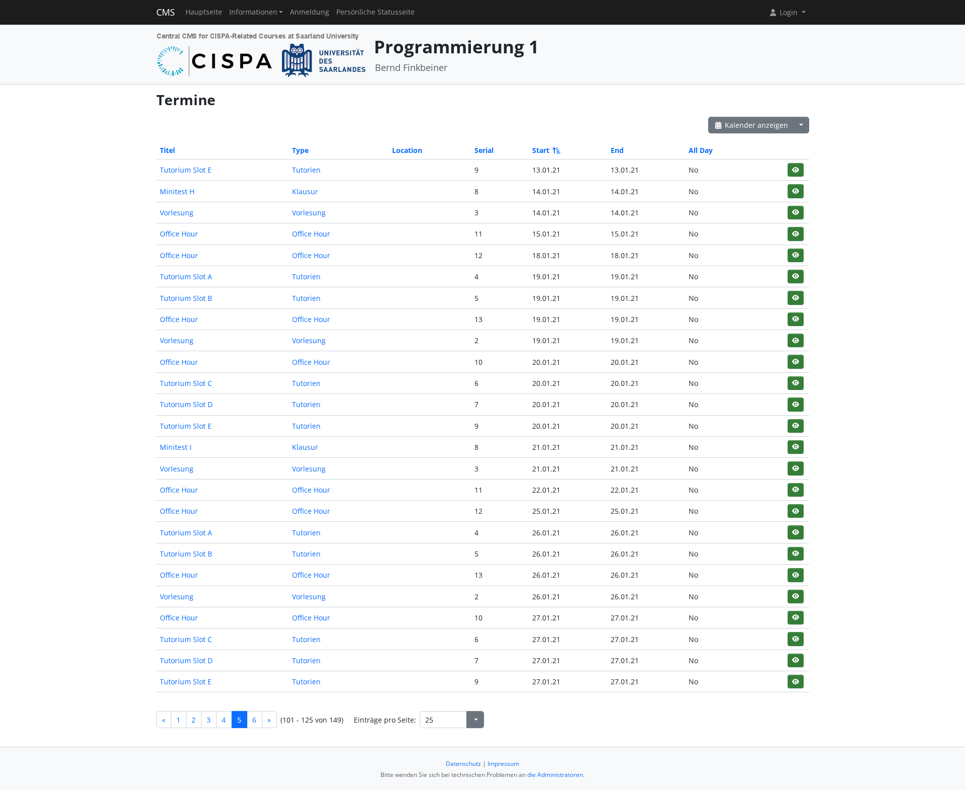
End (617, 150)
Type (300, 150)
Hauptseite (203, 12)
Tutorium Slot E (186, 170)
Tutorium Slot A (186, 276)
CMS (165, 12)
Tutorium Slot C (186, 383)
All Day (701, 150)
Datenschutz (463, 763)
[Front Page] (261, 53)
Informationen (253, 12)
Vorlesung (177, 212)
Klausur (305, 191)
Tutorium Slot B (186, 298)
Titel (167, 150)
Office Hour (179, 234)
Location (407, 150)
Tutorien (306, 170)
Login (789, 12)
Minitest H (177, 191)
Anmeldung (309, 12)
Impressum (503, 763)
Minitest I (175, 447)
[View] (795, 170)
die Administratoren (555, 774)
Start (540, 150)
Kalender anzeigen (755, 125)
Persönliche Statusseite (375, 12)
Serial (484, 150)
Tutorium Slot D (186, 404)
